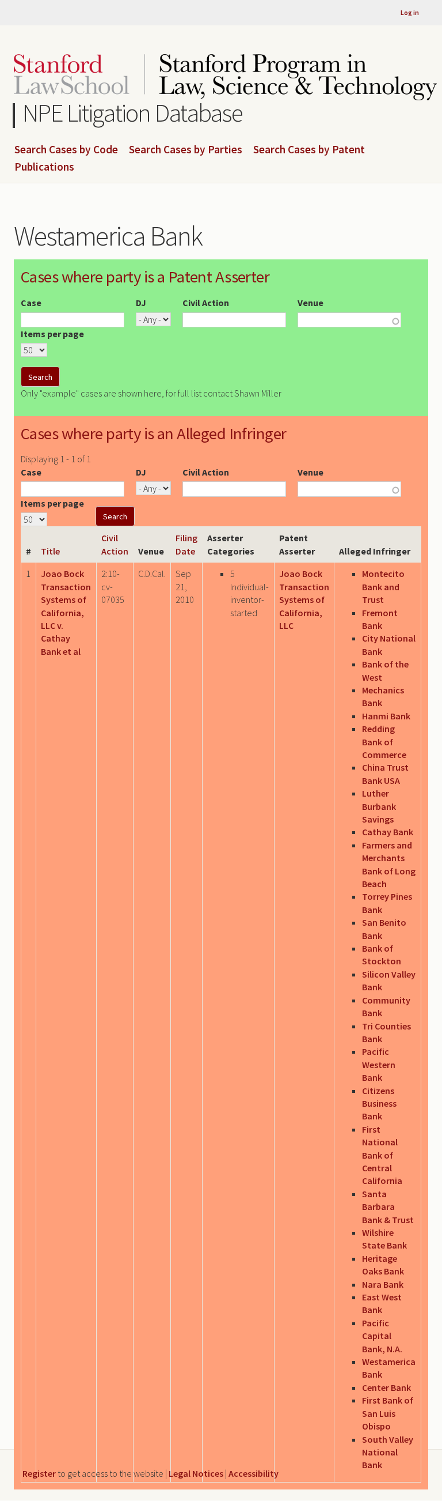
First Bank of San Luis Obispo (387, 1413)
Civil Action (205, 302)
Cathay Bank (387, 832)
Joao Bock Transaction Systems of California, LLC (304, 599)
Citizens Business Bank (379, 1103)
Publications (44, 167)
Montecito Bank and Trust (383, 586)
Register (39, 1473)
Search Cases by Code (66, 150)
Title (50, 551)
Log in (410, 12)
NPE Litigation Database (132, 113)
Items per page (52, 334)
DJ (141, 302)
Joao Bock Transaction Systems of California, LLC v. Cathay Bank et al (66, 612)
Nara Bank (382, 1284)
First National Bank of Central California (382, 1155)
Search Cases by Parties (185, 150)
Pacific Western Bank (378, 1064)
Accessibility (253, 1473)
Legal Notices (196, 1473)
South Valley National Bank (387, 1452)
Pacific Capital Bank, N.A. (382, 1336)
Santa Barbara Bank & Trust (388, 1206)
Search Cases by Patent (309, 150)
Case (31, 302)
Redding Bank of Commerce (384, 741)
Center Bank (386, 1387)
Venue (310, 302)
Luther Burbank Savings (379, 806)
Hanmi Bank (386, 716)
